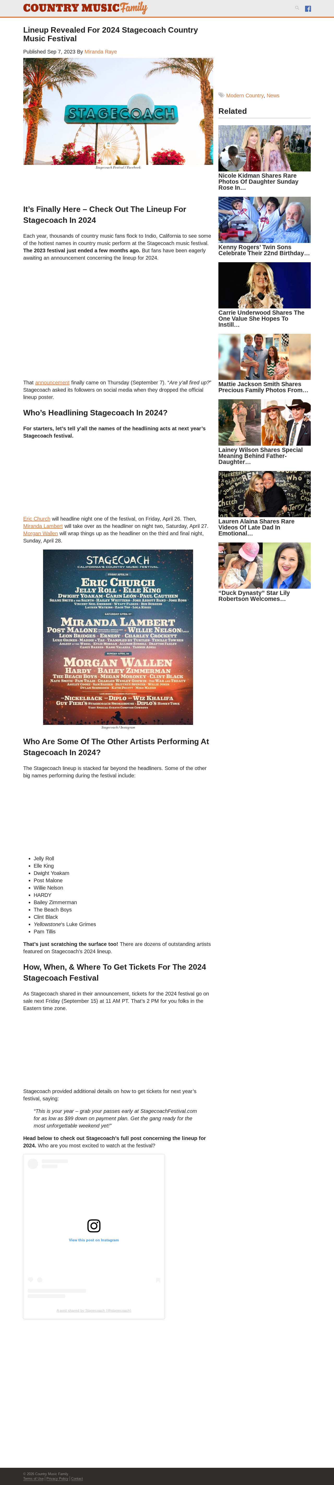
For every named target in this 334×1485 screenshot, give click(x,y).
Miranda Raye (101, 52)
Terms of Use (33, 1479)
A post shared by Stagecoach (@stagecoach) (94, 1310)
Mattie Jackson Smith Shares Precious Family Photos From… (263, 387)
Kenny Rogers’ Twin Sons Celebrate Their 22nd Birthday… (264, 250)
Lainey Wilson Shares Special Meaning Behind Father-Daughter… (260, 455)
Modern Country (245, 95)
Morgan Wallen (40, 533)
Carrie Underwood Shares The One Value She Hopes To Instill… (261, 318)
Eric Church (36, 519)
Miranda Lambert (43, 526)
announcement (52, 382)
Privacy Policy (57, 1479)
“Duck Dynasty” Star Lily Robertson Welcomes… (254, 595)
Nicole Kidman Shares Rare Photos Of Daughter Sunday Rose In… (258, 181)
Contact (77, 1479)
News (273, 95)
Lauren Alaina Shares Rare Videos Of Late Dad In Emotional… (256, 527)
